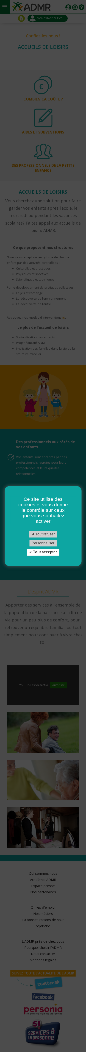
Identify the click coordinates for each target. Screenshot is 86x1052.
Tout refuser (45, 534)
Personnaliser (43, 543)
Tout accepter (44, 552)
